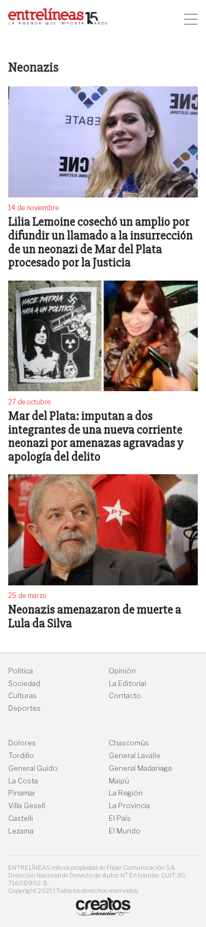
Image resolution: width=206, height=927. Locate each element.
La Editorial (127, 683)
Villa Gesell (26, 806)
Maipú (119, 781)
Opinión (122, 671)
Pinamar (22, 793)
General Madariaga (140, 768)
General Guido (33, 768)
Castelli (20, 818)
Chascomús (129, 743)
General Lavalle (134, 756)
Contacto (125, 696)
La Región (126, 793)
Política (20, 671)
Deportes (24, 708)
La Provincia (129, 806)
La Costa (23, 781)
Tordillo (21, 756)
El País (120, 818)
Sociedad (24, 683)
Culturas (22, 696)
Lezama (21, 831)
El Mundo (125, 831)
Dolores (22, 743)
